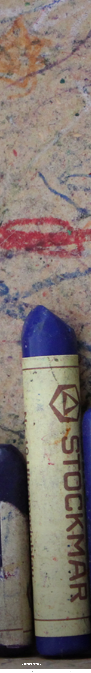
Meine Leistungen (30, 671)
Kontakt (53, 671)
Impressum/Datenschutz (45, 671)
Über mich (37, 671)
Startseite (23, 671)
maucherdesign (31, 664)
